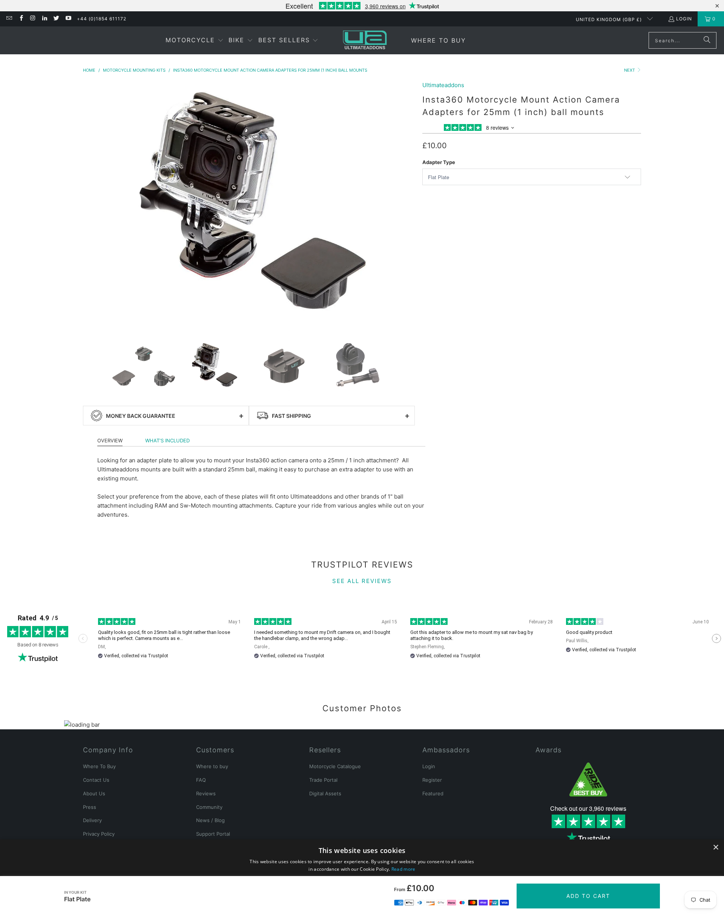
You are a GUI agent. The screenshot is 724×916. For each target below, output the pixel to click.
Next (630, 70)
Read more (403, 869)
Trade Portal (323, 780)
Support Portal (213, 834)
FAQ (201, 780)
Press (89, 807)
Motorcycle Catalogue (335, 766)
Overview (110, 440)
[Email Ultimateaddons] (9, 18)
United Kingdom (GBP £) (609, 19)
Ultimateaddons (443, 85)
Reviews (206, 793)
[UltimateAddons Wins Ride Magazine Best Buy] (588, 779)
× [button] (715, 847)
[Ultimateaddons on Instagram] (32, 18)
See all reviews (362, 581)
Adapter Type (438, 162)
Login (684, 18)
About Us (94, 793)
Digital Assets (325, 793)
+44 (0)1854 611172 (101, 18)
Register (432, 780)
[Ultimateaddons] (364, 40)
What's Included (167, 440)
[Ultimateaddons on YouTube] (67, 18)
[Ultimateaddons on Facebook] (20, 18)
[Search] (707, 40)
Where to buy (212, 766)
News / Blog (210, 820)
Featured (432, 793)
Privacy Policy (99, 834)
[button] (195, 40)
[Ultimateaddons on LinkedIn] (44, 18)
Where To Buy (99, 766)
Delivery (92, 820)
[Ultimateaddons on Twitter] (56, 18)
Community (209, 807)
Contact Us (96, 780)
